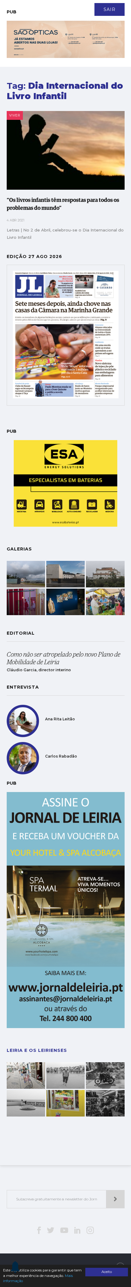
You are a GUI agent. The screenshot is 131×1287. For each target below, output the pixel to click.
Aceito (106, 1272)
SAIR (109, 9)
